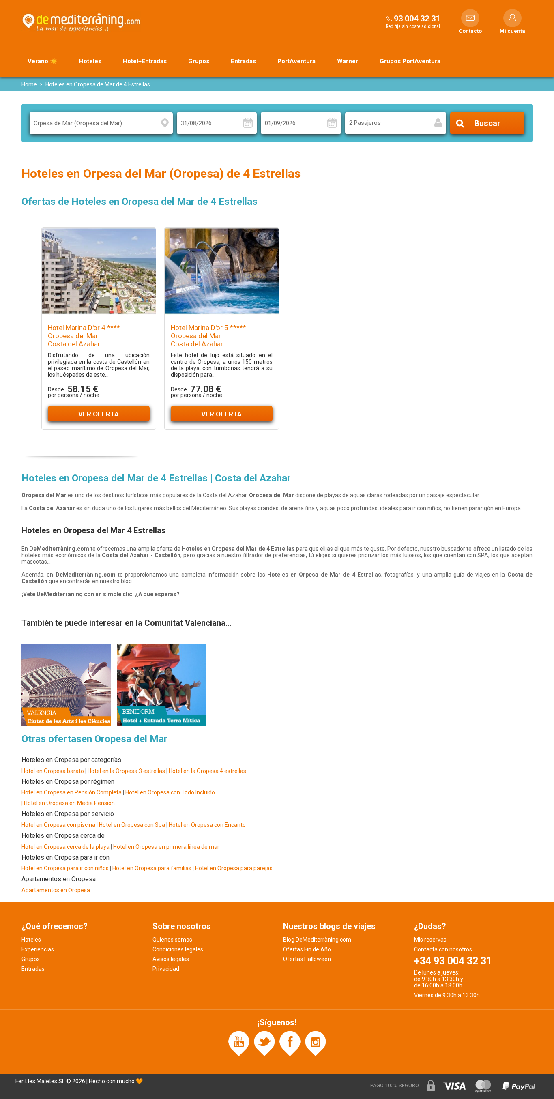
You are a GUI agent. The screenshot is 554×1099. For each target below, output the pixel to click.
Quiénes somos (172, 939)
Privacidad (165, 969)
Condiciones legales (177, 949)
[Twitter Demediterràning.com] (264, 1043)
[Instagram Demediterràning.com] (315, 1043)
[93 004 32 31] (389, 18)
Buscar (487, 123)
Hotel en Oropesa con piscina (58, 825)
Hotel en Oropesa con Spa (132, 825)
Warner (347, 61)
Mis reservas (430, 939)
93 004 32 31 (417, 18)
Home (29, 84)
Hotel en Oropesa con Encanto (207, 825)
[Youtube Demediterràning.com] (238, 1043)
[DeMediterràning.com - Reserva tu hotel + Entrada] (82, 21)
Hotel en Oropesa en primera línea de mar (166, 847)
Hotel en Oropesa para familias (151, 868)
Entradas (243, 61)
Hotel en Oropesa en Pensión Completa (71, 792)
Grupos (198, 61)
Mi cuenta (512, 31)
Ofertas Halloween (307, 959)
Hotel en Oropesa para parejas (234, 868)
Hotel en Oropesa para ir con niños (65, 868)
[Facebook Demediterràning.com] (290, 1043)
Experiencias (37, 949)
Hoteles (90, 61)
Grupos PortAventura (410, 61)
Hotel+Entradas (145, 61)
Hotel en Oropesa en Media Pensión (69, 803)
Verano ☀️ (43, 61)
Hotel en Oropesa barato (52, 771)
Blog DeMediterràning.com (317, 939)
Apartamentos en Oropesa (55, 890)
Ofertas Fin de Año (307, 949)
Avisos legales (170, 959)
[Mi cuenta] (512, 18)
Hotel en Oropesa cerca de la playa (65, 847)
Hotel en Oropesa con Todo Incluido (170, 792)
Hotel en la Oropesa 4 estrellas (207, 771)
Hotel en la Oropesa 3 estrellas (127, 771)
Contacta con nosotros (443, 949)
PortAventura (296, 61)
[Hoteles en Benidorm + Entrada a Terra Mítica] (161, 684)
